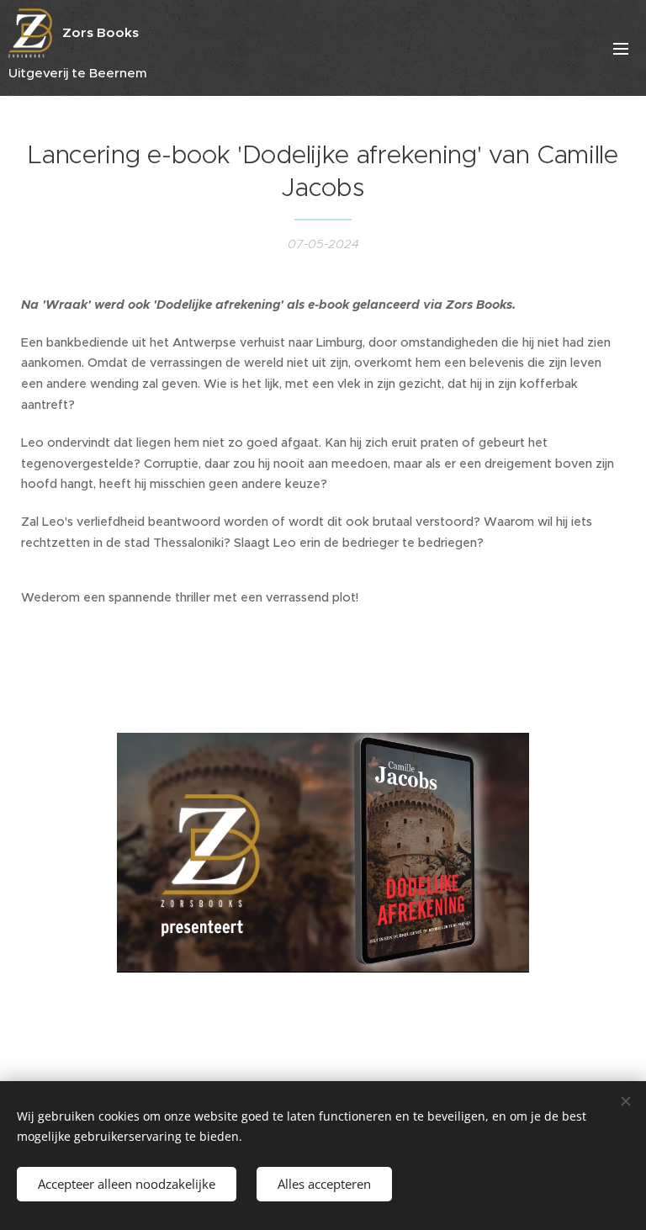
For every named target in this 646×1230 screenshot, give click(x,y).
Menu (621, 48)
